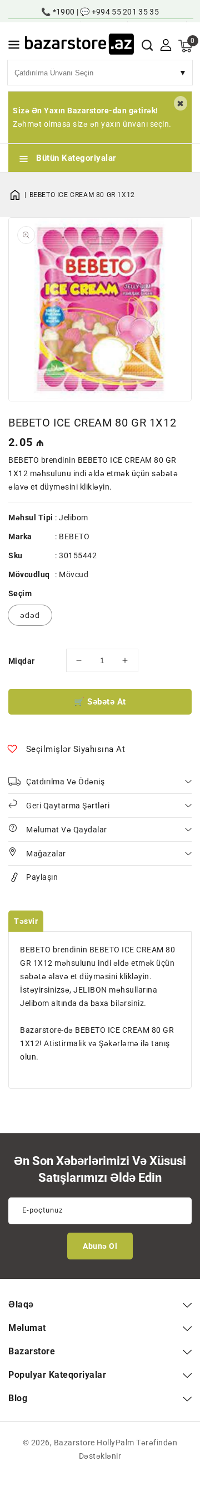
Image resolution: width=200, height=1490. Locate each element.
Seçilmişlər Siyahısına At (76, 749)
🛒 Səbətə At (100, 702)
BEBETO (74, 536)
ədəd (30, 615)
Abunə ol (100, 1246)
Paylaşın (42, 877)
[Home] (18, 195)
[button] (13, 46)
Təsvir (26, 921)
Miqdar (21, 661)
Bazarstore (74, 1442)
